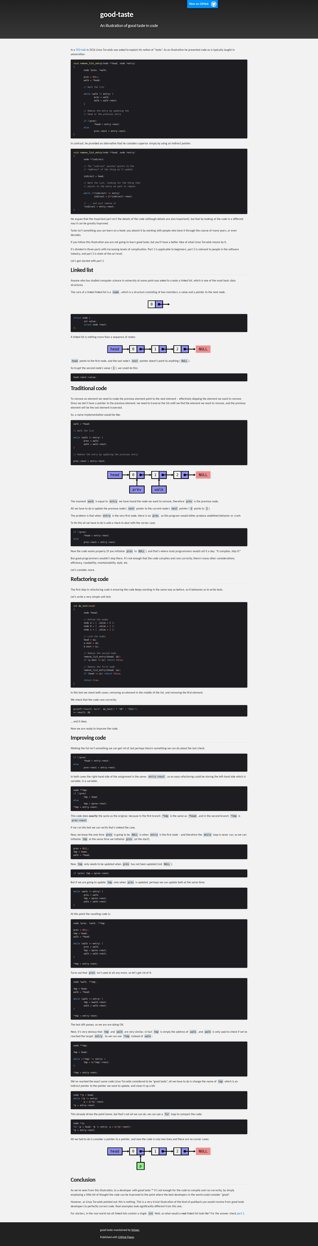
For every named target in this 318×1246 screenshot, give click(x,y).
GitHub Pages (126, 1237)
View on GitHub (199, 4)
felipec (135, 1230)
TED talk (81, 50)
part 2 (240, 1213)
